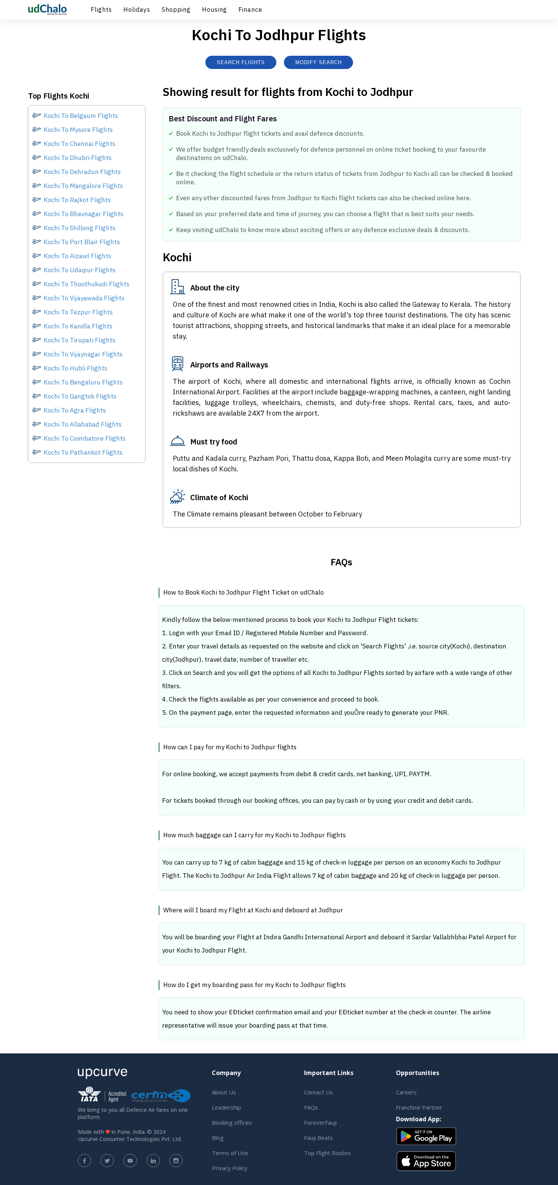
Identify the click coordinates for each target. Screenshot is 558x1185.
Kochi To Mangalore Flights (83, 186)
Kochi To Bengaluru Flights (83, 382)
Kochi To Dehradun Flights (82, 172)
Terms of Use (230, 1153)
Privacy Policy (229, 1168)
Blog (218, 1137)
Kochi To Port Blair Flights (82, 242)
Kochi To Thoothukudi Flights (86, 284)
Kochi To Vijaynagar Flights (83, 354)
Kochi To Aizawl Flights (77, 256)
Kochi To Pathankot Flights (83, 452)
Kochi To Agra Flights (75, 410)
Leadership (226, 1107)
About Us (224, 1092)
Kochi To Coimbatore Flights (85, 438)
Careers (406, 1092)
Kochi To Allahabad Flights (82, 424)
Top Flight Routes (327, 1153)
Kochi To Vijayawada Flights (84, 298)
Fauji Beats (318, 1137)
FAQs (311, 1107)
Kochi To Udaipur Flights (79, 270)
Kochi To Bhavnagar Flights (83, 214)
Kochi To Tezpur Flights (78, 312)
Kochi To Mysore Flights (78, 130)
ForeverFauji (320, 1122)
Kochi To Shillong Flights (79, 228)
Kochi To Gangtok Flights (80, 396)
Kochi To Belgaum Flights (81, 115)
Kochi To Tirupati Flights (79, 340)
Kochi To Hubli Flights (75, 368)
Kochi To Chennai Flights (79, 144)
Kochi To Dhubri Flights (78, 158)
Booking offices (232, 1122)
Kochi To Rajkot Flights (77, 200)
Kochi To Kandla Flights (78, 326)
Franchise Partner (419, 1107)
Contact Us (318, 1092)
